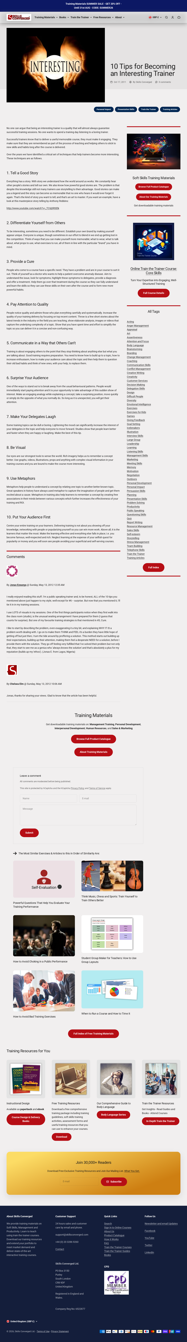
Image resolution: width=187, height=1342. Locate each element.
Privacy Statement (60, 1331)
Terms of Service (97, 788)
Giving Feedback (136, 420)
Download (61, 1136)
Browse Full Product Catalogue (154, 186)
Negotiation (133, 475)
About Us (109, 1231)
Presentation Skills (126, 109)
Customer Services (137, 380)
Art (128, 333)
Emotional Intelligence (139, 404)
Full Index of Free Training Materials (93, 1033)
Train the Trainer (80, 17)
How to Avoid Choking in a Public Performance (40, 961)
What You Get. (132, 1171)
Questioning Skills (136, 514)
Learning (131, 447)
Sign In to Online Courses (117, 1227)
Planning (131, 494)
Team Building (134, 546)
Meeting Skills (134, 463)
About (118, 17)
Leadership (133, 443)
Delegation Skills (136, 388)
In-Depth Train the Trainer (160, 1121)
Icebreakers (133, 427)
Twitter (148, 1245)
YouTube (149, 1237)
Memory (131, 467)
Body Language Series (113, 1114)
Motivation (133, 471)
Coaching (132, 361)
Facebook (150, 1230)
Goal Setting (133, 424)
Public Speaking (135, 510)
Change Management (139, 357)
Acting (130, 321)
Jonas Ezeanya (18, 584)
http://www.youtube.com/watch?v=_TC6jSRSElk (33, 208)
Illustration (132, 431)
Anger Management (138, 325)
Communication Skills (138, 365)
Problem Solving (136, 502)
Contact (59, 1249)
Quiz (129, 518)
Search (108, 1223)
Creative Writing (135, 372)
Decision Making (136, 384)
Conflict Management (139, 368)
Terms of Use (43, 1331)
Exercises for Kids (136, 412)
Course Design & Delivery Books (26, 1119)
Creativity (132, 376)
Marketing (132, 459)
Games (131, 416)
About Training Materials (93, 751)
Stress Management (138, 542)
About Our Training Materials (153, 197)
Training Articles (170, 109)
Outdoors (132, 479)
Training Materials (44, 17)
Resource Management (140, 526)
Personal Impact (104, 109)
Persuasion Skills (136, 490)
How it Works (111, 1239)
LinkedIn (149, 1252)
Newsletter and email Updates (161, 1223)
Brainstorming (134, 349)
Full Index (153, 567)
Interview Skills (135, 435)
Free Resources (102, 17)
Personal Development (139, 483)
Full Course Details (153, 293)
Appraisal (132, 329)
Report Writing (134, 522)
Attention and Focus (138, 341)
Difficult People (135, 396)
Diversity (131, 400)
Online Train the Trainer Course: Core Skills (153, 271)
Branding (132, 353)
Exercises (132, 408)
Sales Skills (133, 530)
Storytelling (133, 538)
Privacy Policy (77, 788)
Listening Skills (135, 451)
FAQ (106, 1243)
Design (130, 392)
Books (62, 17)
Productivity (133, 506)
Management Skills (137, 455)
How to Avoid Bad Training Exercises (34, 1016)
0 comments (165, 82)
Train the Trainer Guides (117, 1251)
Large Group (133, 439)
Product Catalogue (114, 1235)
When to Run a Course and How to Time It (105, 1013)
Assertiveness (134, 337)
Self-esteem (133, 534)
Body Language (135, 345)
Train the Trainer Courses (118, 1247)
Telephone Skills (136, 549)
